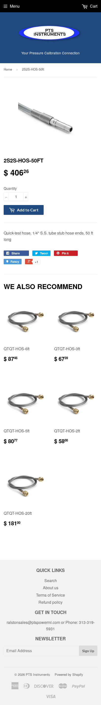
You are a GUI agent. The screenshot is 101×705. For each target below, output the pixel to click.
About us (50, 587)
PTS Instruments (38, 674)
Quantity (10, 188)
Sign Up (88, 651)
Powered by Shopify (69, 674)
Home (8, 69)
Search (50, 580)
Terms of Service (50, 595)
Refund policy (50, 602)
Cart (93, 6)
